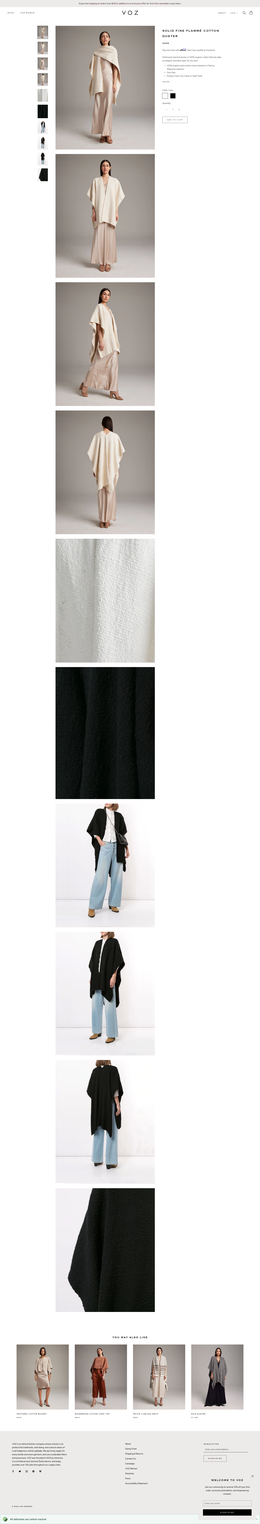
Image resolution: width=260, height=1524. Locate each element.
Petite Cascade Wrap (145, 1414)
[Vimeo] (40, 1471)
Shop (11, 13)
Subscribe (227, 1512)
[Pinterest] (180, 81)
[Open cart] (251, 12)
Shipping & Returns (134, 1453)
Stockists (129, 1473)
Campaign (130, 1463)
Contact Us (130, 1458)
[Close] (252, 1476)
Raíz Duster (198, 1414)
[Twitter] (176, 81)
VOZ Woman (27, 13)
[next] (250, 1378)
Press (127, 1478)
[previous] (9, 1378)
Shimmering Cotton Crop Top (92, 1414)
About (222, 13)
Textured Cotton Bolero (32, 1414)
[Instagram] (27, 1471)
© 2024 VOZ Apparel (22, 1506)
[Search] (244, 12)
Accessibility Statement (136, 1483)
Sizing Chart (131, 1449)
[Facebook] (172, 81)
